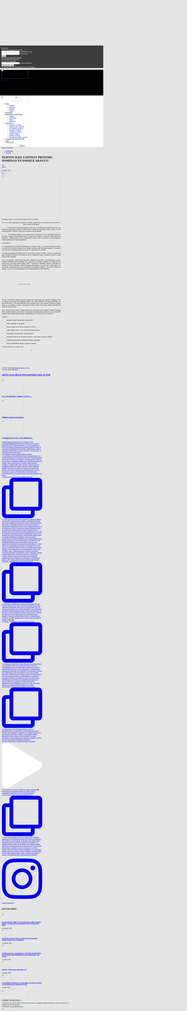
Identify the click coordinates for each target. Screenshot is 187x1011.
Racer (4, 167)
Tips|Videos (12, 118)
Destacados (8, 112)
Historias (12, 107)
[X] (12, 359)
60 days (15, 369)
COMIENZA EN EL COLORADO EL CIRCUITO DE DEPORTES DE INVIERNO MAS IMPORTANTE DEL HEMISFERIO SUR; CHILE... (21, 955)
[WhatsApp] (26, 359)
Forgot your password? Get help (11, 58)
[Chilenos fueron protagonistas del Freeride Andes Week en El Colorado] (12, 413)
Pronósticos (8, 123)
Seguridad (12, 121)
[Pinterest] (19, 359)
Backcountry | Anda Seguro (13, 114)
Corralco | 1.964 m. (15, 130)
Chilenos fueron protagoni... (13, 417)
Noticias (11, 105)
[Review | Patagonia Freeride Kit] (7, 967)
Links (7, 140)
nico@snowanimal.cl (16, 1006)
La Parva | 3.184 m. (15, 125)
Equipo (11, 116)
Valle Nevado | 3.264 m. (16, 126)
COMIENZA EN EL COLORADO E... (17, 438)
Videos (11, 111)
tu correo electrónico (25, 63)
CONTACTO (9, 142)
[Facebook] (5, 359)
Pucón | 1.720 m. (14, 133)
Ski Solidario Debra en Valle (21, 368)
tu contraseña (23, 54)
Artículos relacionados (17, 375)
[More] (33, 359)
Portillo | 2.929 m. (14, 135)
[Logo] (8, 100)
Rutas (11, 119)
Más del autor (41, 375)
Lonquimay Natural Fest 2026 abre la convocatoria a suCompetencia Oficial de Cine (22, 983)
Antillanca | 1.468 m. (15, 132)
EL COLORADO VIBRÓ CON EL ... (17, 396)
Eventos (11, 109)
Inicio (7, 104)
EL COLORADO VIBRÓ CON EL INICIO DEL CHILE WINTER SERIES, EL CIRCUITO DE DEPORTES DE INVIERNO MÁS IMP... (21, 923)
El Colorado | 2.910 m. (16, 128)
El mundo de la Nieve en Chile (14, 139)
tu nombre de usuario (25, 52)
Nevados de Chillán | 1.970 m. (18, 137)
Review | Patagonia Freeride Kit (14, 969)
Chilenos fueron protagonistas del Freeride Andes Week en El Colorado (19, 939)
